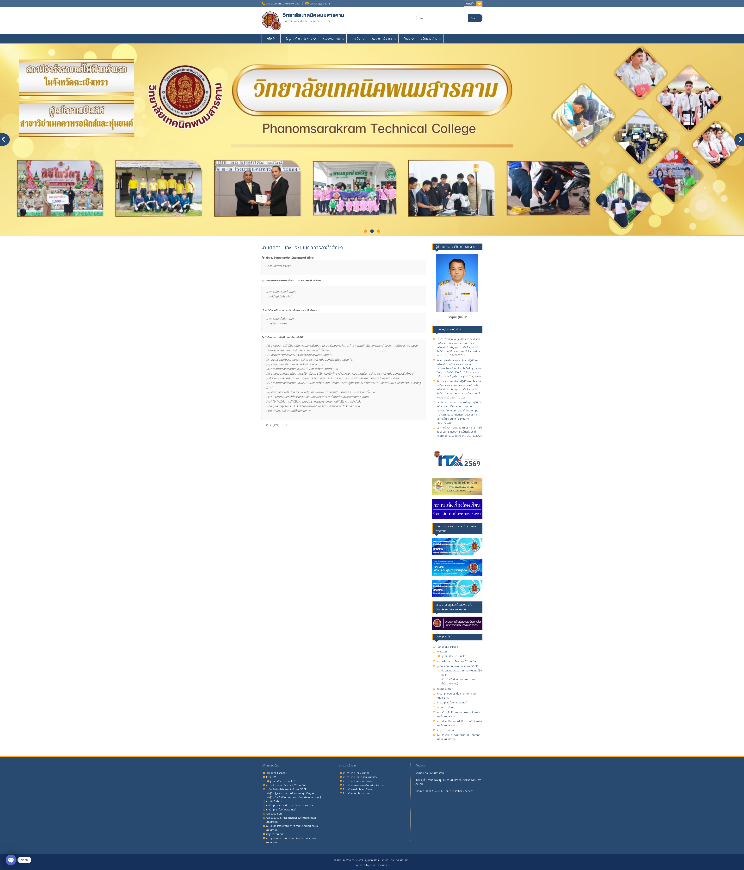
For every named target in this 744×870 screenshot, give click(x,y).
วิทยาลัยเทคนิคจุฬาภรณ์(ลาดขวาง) (360, 777)
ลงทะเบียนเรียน (445, 707)
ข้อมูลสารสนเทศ (445, 730)
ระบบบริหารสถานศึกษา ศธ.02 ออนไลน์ (457, 661)
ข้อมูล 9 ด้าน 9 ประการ (298, 38)
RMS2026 (442, 651)
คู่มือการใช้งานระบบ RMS (454, 656)
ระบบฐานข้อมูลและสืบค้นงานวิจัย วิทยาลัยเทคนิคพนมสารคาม (458, 737)
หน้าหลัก (271, 38)
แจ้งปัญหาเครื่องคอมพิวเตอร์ (452, 702)
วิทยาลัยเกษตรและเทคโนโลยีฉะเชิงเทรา (363, 785)
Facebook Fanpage (447, 647)
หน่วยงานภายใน (332, 38)
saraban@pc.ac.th (320, 3)
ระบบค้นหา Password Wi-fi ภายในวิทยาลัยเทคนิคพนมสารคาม (459, 723)
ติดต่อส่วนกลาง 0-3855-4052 (282, 3)
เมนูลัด (470, 3)
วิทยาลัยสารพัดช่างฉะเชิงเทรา (358, 789)
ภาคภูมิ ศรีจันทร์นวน (380, 865)
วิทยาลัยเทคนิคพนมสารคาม (313, 15)
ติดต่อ (406, 38)
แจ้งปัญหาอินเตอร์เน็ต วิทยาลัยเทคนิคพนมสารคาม (456, 695)
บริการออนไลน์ (429, 38)
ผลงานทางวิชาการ (382, 38)
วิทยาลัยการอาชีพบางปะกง (356, 793)
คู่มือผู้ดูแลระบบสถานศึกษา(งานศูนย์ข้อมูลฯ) (461, 672)
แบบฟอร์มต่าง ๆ (445, 689)
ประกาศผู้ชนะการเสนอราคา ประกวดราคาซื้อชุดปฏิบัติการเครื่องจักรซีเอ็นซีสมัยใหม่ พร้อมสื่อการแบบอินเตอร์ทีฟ (459, 431)
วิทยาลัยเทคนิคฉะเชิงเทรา (356, 773)
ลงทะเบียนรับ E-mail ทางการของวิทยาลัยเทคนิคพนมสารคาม (458, 714)
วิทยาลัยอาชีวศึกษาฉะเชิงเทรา (358, 781)
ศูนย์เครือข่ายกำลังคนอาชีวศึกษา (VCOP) (457, 666)
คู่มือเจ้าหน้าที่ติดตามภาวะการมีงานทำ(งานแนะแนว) (458, 681)
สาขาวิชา (356, 38)
